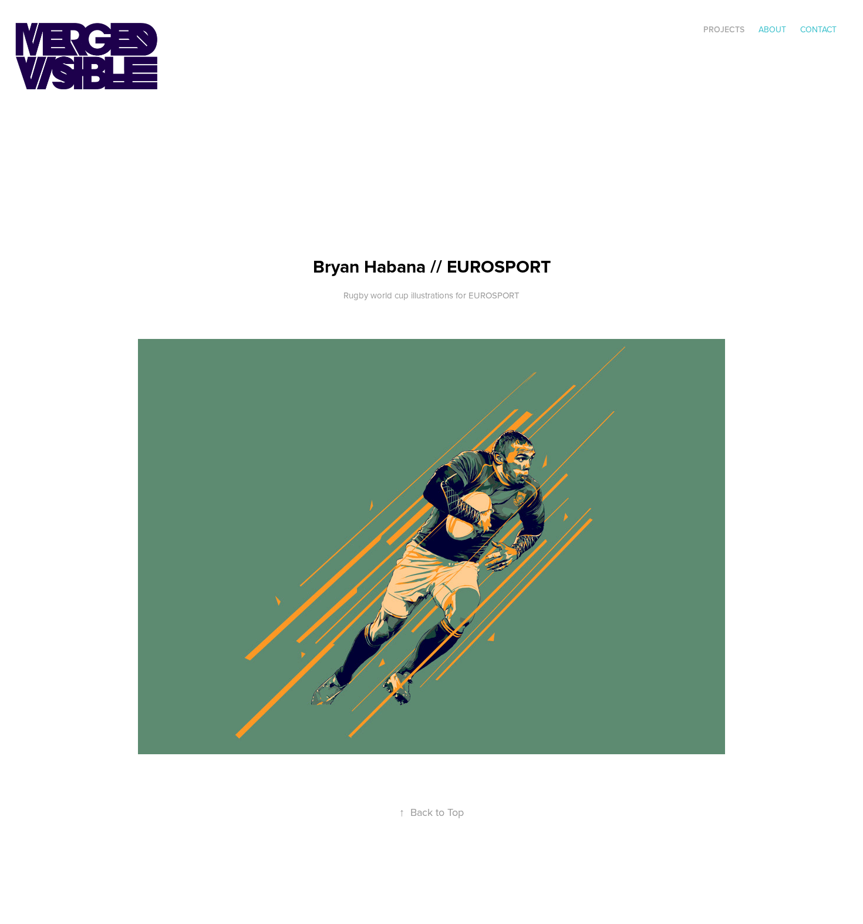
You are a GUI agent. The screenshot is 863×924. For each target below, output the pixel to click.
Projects (723, 29)
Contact (818, 29)
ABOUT (772, 29)
